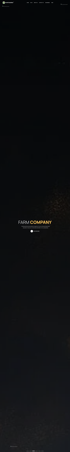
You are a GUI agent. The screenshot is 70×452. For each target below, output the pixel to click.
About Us (35, 2)
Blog (31, 2)
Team (52, 2)
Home (28, 2)
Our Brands (47, 2)
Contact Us (41, 2)
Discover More (36, 231)
